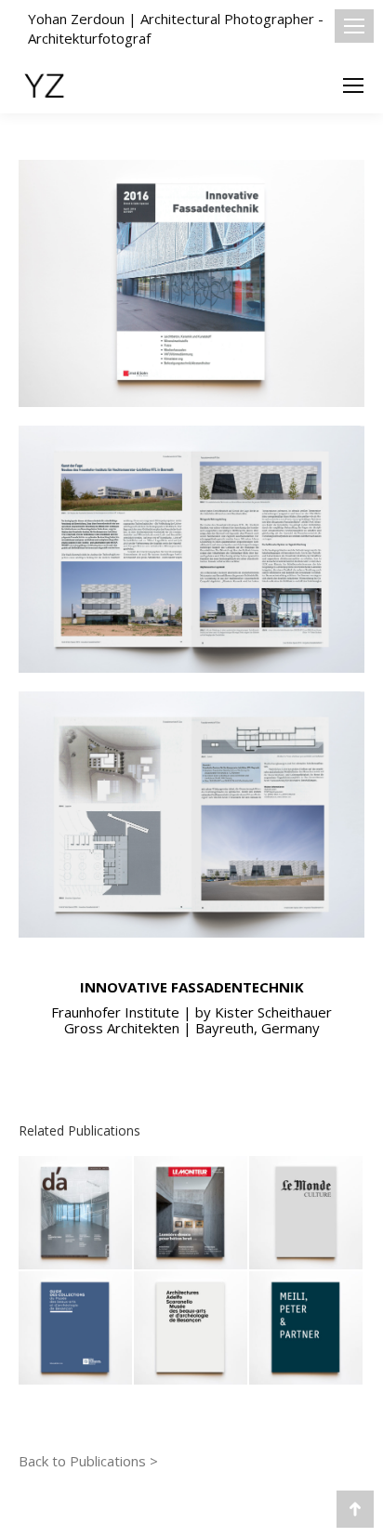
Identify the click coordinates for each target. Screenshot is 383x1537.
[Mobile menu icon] (354, 26)
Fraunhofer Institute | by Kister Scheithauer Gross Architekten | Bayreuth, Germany (191, 1020)
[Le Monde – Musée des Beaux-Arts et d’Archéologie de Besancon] (306, 1213)
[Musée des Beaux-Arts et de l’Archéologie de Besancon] (191, 1328)
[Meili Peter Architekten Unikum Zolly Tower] (306, 1328)
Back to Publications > (88, 1461)
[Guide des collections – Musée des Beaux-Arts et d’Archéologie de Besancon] (76, 1328)
